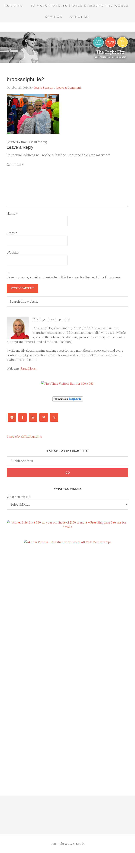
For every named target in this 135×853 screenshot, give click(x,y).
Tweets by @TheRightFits (24, 436)
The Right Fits (67, 47)
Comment (15, 164)
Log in (80, 843)
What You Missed (18, 497)
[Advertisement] (21, 607)
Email (12, 233)
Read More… (29, 368)
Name (12, 213)
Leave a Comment (68, 87)
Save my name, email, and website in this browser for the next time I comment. (64, 277)
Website (13, 252)
